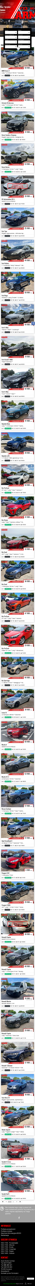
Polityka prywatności (8, 1229)
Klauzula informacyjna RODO (11, 1233)
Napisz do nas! (13, 1283)
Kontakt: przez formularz (9, 1273)
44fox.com (29, 1283)
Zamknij (30, 1278)
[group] (17, 18)
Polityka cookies (6, 1231)
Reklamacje (5, 1235)
